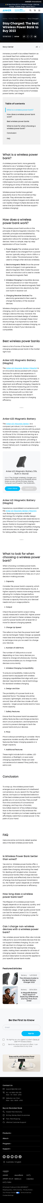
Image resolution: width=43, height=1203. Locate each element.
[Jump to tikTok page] (20, 1156)
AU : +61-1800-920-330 (13, 1093)
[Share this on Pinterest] (31, 36)
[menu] (39, 10)
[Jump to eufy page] (31, 1175)
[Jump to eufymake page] (8, 1182)
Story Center (13, 19)
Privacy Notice (27, 1190)
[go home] (14, 10)
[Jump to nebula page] (20, 1179)
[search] (30, 10)
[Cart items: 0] (35, 10)
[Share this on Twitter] (24, 36)
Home (5, 19)
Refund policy (17, 1190)
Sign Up (31, 1033)
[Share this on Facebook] (27, 36)
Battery (23, 19)
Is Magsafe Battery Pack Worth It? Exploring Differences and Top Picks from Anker (29, 997)
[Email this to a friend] (35, 36)
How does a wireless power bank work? (21, 115)
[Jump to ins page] (16, 1156)
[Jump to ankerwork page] (31, 1179)
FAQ (8, 138)
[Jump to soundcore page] (20, 1175)
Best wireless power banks (18, 121)
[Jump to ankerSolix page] (8, 1179)
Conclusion (11, 133)
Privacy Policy (26, 1041)
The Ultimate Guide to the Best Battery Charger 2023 (29, 980)
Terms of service (26, 1192)
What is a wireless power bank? (20, 110)
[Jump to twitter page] (8, 1156)
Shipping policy (7, 1190)
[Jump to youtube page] (12, 1156)
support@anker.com (13, 1089)
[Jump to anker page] (9, 1171)
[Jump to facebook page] (4, 1156)
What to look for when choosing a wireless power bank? (21, 127)
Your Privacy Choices (9, 1192)
